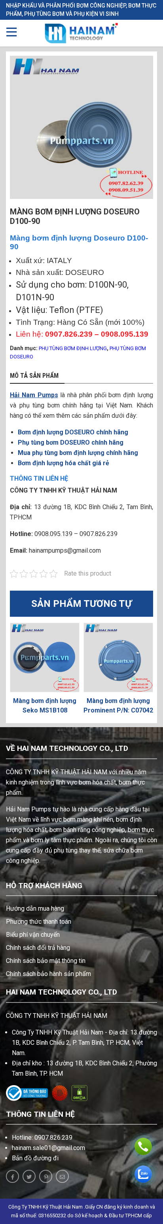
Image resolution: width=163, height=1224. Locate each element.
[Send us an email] (62, 1176)
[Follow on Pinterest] (45, 1176)
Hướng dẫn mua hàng (35, 908)
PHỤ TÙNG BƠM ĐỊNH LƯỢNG (73, 348)
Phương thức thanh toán (38, 921)
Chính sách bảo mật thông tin (45, 960)
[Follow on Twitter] (29, 1176)
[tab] (37, 376)
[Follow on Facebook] (12, 1176)
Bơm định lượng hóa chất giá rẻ (63, 463)
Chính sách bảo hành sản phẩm (48, 974)
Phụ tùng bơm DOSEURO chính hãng (70, 442)
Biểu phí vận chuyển (33, 934)
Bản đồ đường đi (35, 1158)
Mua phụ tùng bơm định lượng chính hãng (78, 453)
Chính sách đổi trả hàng (38, 947)
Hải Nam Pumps (34, 395)
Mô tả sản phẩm (34, 376)
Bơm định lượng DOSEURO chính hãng (73, 432)
